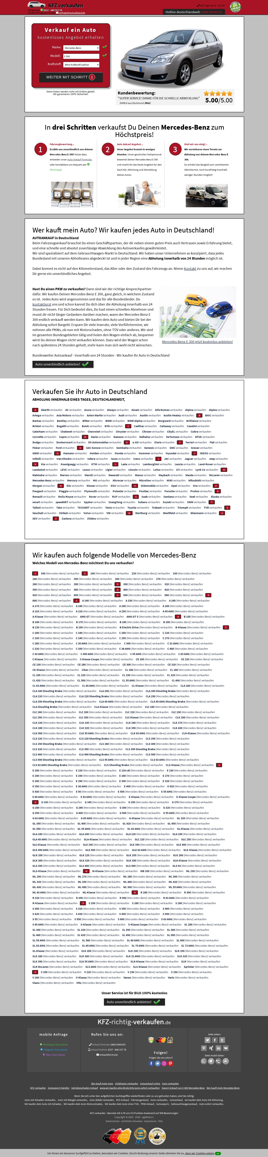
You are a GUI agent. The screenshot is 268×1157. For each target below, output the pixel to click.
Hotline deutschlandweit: (194, 12)
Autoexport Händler (58, 1088)
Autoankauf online (150, 1083)
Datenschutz (112, 1121)
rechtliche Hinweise (131, 1121)
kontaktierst (41, 304)
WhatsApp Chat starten (55, 1044)
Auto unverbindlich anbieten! (57, 364)
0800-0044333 (118, 1044)
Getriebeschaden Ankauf (84, 1088)
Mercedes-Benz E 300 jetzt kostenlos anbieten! (197, 341)
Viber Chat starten (55, 1054)
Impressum (150, 1121)
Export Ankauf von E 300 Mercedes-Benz (183, 1088)
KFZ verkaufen (65, 5)
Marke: (56, 47)
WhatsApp (55, 169)
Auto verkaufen (170, 1083)
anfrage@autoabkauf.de (72, 12)
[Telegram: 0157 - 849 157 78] (41, 1049)
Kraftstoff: (54, 64)
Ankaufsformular (109, 1054)
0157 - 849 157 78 (53, 10)
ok (218, 1153)
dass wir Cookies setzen (199, 1153)
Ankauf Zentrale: (101, 1044)
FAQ (160, 1121)
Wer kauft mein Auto (102, 1083)
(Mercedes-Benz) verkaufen (60, 573)
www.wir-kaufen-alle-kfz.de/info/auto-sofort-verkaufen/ (130, 1088)
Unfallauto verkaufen (126, 1083)
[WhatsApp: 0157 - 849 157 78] (41, 10)
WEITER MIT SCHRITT (69, 77)
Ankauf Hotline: (99, 1049)
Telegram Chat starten (55, 1049)
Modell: (55, 56)
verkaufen (52, 410)
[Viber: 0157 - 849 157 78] (44, 1054)
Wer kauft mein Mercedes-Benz (223, 1088)
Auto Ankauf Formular (79, 159)
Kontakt (190, 268)
